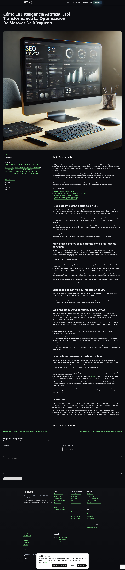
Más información (49, 562)
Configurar (72, 565)
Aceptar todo (81, 565)
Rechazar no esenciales (59, 565)
